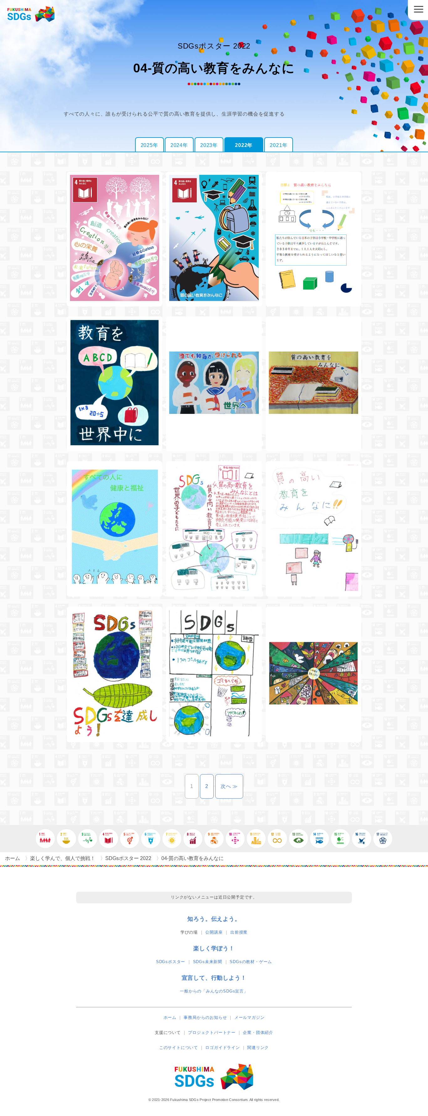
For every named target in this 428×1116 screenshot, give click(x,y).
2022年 (244, 145)
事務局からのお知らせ (205, 1017)
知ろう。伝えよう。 (213, 919)
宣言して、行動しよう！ (214, 978)
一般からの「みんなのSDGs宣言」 (214, 991)
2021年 (278, 145)
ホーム (170, 1017)
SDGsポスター (170, 961)
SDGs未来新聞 (207, 961)
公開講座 (213, 932)
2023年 (209, 145)
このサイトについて (178, 1047)
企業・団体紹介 (258, 1032)
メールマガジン (249, 1017)
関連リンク (258, 1047)
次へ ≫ (232, 786)
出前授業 (239, 932)
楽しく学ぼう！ (214, 948)
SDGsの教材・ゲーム (251, 961)
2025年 (149, 145)
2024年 (179, 145)
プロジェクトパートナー (212, 1032)
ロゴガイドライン (222, 1047)
